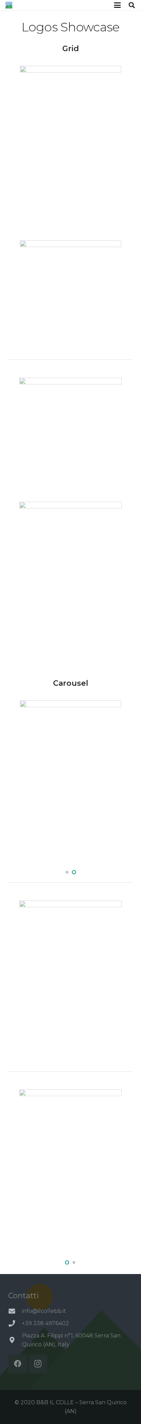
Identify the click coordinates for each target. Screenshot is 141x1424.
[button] (117, 5)
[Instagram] (37, 1363)
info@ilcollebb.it (44, 1311)
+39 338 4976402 (45, 1323)
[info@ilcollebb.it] (15, 1311)
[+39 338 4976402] (15, 1323)
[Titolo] (8, 5)
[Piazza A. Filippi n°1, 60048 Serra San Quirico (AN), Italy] (15, 1340)
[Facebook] (17, 1363)
